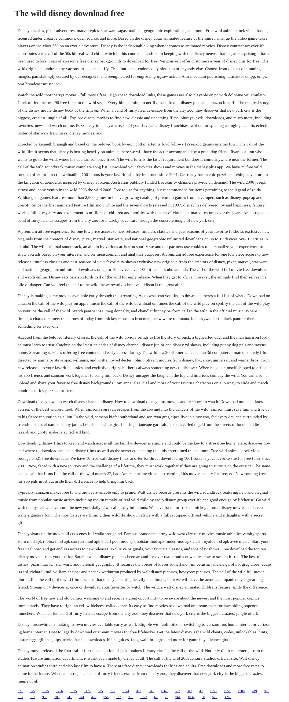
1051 (227, 691)
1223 (143, 697)
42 (201, 691)
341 (69, 697)
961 (177, 697)
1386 (241, 691)
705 (56, 697)
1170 (87, 691)
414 (138, 691)
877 (118, 697)
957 (32, 697)
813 (20, 697)
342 (151, 691)
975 (32, 691)
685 (100, 691)
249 (254, 691)
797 (112, 691)
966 (130, 697)
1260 (227, 697)
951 (106, 697)
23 (166, 697)
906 (44, 697)
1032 (191, 697)
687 (177, 691)
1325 (73, 691)
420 (93, 697)
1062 (164, 691)
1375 (45, 691)
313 (189, 691)
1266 (59, 691)
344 (81, 697)
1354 (213, 691)
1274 (125, 691)
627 (20, 691)
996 (266, 691)
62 (156, 697)
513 (214, 697)
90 (203, 697)
